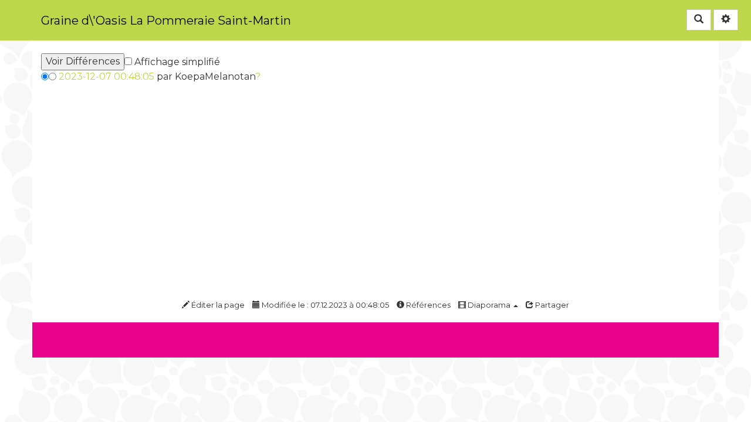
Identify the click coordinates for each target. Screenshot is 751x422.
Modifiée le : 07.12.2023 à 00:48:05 (324, 304)
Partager (551, 304)
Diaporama (489, 304)
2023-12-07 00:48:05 (106, 76)
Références (427, 304)
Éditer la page (217, 304)
